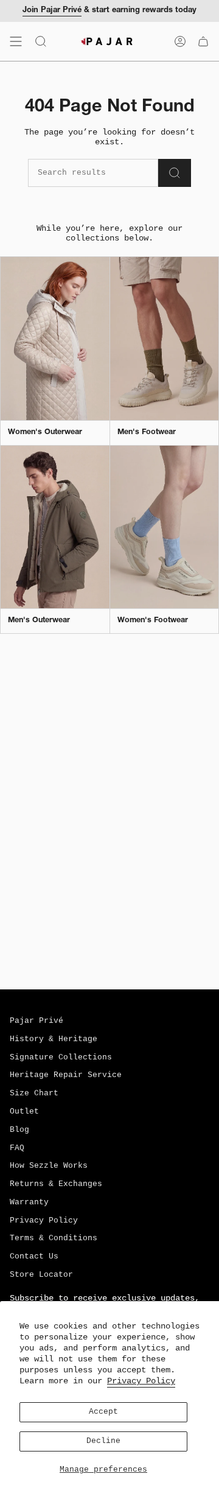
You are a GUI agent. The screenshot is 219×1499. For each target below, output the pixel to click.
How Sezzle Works (49, 1166)
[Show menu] (16, 41)
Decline (103, 1441)
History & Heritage (53, 1039)
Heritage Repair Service (66, 1075)
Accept (103, 1412)
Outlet (24, 1112)
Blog (19, 1130)
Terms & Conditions (53, 1238)
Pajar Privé (36, 1021)
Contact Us (34, 1256)
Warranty (29, 1202)
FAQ (17, 1148)
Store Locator (41, 1275)
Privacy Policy (141, 1381)
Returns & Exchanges (56, 1184)
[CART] (203, 41)
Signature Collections (61, 1057)
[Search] (174, 173)
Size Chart (34, 1093)
